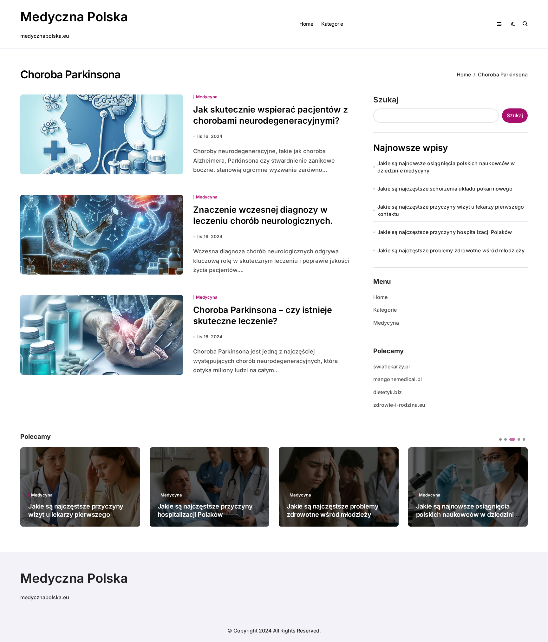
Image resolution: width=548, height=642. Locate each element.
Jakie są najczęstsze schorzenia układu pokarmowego (444, 188)
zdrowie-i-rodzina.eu (399, 405)
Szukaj (385, 99)
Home (306, 24)
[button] (518, 486)
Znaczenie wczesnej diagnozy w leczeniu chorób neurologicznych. (263, 215)
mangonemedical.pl (397, 379)
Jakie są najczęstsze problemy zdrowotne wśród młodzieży (451, 250)
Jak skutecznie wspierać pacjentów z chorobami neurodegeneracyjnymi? (270, 115)
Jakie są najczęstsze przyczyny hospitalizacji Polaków (444, 232)
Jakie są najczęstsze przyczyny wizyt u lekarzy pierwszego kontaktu (450, 210)
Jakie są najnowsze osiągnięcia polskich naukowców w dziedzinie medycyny (446, 166)
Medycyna (206, 96)
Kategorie (332, 24)
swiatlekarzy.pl (391, 366)
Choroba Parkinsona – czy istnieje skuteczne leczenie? (262, 315)
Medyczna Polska (74, 16)
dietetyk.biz (387, 392)
